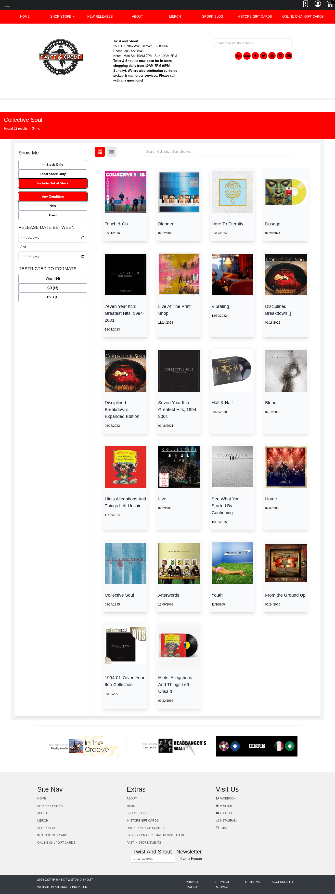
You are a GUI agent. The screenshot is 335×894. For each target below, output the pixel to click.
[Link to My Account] (318, 5)
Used (53, 215)
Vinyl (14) (53, 278)
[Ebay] (238, 56)
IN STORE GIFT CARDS (254, 16)
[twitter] (263, 56)
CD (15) (52, 288)
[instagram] (280, 56)
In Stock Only (52, 164)
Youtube (226, 813)
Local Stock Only (53, 174)
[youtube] (272, 56)
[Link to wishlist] (305, 5)
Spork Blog (212, 16)
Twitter (225, 806)
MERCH (175, 16)
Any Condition (53, 196)
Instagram (228, 820)
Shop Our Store (50, 806)
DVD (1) (52, 297)
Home (41, 798)
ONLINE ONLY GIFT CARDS (303, 16)
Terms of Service (222, 884)
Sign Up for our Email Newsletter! (155, 835)
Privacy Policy (192, 884)
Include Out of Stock (52, 183)
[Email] (288, 56)
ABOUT (137, 16)
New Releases (100, 16)
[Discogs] (247, 56)
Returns (252, 882)
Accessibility (283, 882)
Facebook (227, 798)
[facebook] (255, 56)
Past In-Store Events (144, 842)
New (53, 206)
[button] (62, 16)
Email (223, 828)
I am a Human (191, 858)
